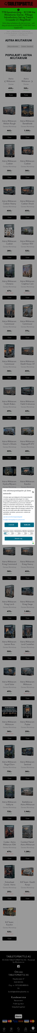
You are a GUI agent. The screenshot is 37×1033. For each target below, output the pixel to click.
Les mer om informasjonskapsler (12, 517)
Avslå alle (11, 525)
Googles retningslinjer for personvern (14, 519)
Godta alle (27, 525)
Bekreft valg (18, 538)
